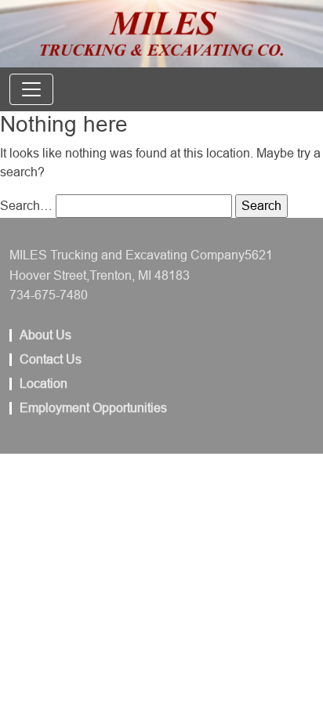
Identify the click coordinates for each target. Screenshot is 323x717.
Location (43, 384)
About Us (45, 335)
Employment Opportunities (93, 408)
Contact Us (51, 359)
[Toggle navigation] (31, 89)
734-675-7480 (48, 295)
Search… (26, 205)
